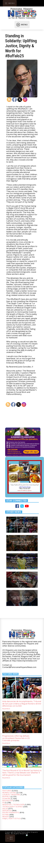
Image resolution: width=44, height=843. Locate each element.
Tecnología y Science (12, 806)
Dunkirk (6, 798)
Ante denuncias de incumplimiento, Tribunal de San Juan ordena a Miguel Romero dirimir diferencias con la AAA (21, 703)
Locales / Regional (11, 794)
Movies (5, 816)
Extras (5, 814)
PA (3, 802)
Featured (6, 790)
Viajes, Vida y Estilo (11, 818)
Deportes (7, 810)
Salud (5, 808)
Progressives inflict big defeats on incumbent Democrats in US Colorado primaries (16, 738)
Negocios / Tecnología (13, 804)
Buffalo (6, 796)
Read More (6, 709)
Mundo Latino (9, 792)
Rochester (7, 800)
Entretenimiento (10, 812)
